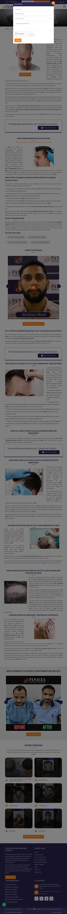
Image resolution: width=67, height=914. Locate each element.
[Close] (53, 3)
